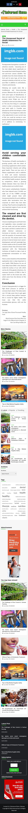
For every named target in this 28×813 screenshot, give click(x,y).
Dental (4, 653)
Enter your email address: (14, 766)
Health (13, 29)
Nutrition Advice (5, 508)
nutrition (22, 506)
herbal (17, 503)
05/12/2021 (11, 45)
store (15, 515)
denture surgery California (15, 490)
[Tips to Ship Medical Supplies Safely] (14, 393)
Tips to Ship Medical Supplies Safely (13, 404)
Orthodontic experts (22, 511)
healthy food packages (6, 499)
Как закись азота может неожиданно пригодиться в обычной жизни (14, 737)
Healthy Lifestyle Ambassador (20, 501)
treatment (22, 515)
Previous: (14, 312)
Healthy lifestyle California (7, 503)
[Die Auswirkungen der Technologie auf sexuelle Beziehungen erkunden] (5, 459)
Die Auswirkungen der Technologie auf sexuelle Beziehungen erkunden (18, 460)
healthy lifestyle (5, 501)
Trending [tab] (20, 410)
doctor (24, 490)
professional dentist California (8, 513)
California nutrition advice (21, 484)
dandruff (13, 487)
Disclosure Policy (14, 806)
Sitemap (22, 806)
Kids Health (23, 503)
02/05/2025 (12, 381)
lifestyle (5, 506)
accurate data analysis (6, 484)
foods (15, 493)
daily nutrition (4, 487)
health (23, 492)
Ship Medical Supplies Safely (7, 515)
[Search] (25, 24)
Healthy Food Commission (21, 496)
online (4, 511)
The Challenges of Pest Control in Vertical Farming (18, 418)
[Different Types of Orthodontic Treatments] (5, 438)
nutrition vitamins (22, 508)
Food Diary (9, 493)
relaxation (17, 513)
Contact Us (6, 806)
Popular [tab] (12, 410)
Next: (15, 319)
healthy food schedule (21, 499)
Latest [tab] (4, 410)
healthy (6, 496)
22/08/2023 (12, 406)
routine (23, 513)
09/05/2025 (12, 355)
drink (3, 493)
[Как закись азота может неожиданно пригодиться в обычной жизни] (14, 367)
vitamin (4, 518)
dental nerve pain (5, 490)
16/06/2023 (12, 712)
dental (23, 487)
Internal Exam (5, 29)
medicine (13, 506)
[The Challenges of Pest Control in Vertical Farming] (14, 340)
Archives (3, 470)
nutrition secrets (13, 508)
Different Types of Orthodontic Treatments (13, 657)
